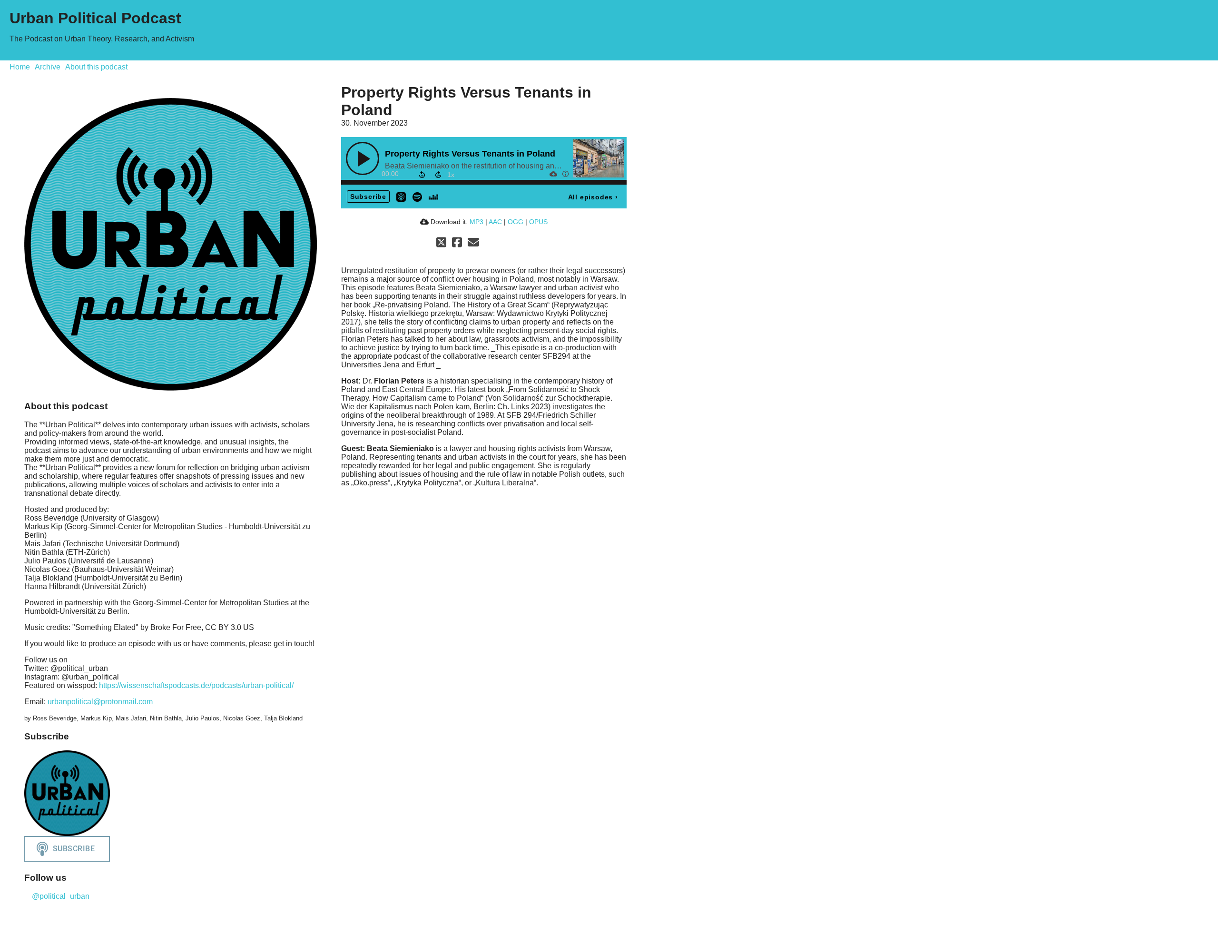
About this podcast (96, 67)
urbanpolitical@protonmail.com (100, 702)
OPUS (538, 222)
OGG (515, 222)
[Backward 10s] (422, 174)
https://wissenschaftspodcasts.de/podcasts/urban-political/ (196, 685)
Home (20, 67)
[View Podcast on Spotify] (417, 196)
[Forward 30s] (438, 174)
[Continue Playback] (362, 158)
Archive (47, 67)
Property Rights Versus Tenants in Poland (470, 153)
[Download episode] (553, 173)
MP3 (476, 222)
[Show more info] (565, 173)
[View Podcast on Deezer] (433, 196)
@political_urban (59, 896)
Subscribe (368, 196)
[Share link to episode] (577, 173)
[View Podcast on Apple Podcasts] (401, 196)
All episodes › (593, 197)
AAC (495, 222)
